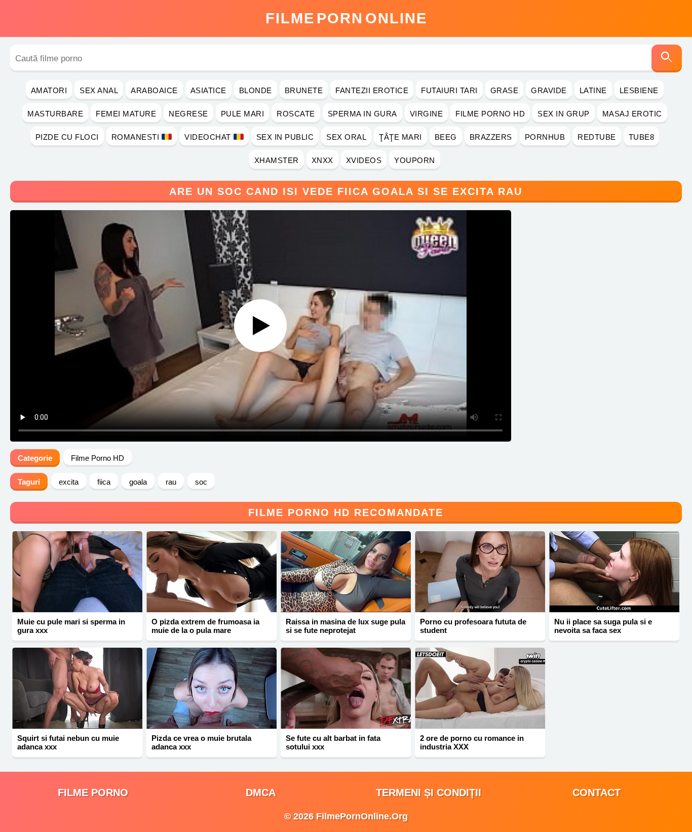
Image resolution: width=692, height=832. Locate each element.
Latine (593, 90)
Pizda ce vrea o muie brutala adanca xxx (201, 742)
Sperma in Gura (362, 113)
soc (201, 482)
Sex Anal (99, 90)
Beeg (446, 137)
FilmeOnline (346, 18)
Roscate (296, 113)
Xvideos (364, 160)
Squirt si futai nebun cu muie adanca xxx (68, 742)
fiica (103, 482)
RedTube (597, 137)
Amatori (49, 90)
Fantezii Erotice (371, 90)
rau (171, 482)
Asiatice (208, 90)
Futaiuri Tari (449, 90)
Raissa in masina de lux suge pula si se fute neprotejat (345, 626)
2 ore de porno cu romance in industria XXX (472, 742)
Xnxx (322, 160)
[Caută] (666, 58)
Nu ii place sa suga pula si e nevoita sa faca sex (603, 626)
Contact (596, 792)
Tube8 (642, 137)
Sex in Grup (563, 113)
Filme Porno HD (490, 113)
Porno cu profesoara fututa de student (473, 626)
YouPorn (414, 160)
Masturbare (55, 113)
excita (69, 482)
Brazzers (491, 137)
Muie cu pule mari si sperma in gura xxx (71, 626)
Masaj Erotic (632, 113)
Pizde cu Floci (67, 137)
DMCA (261, 792)
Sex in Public (285, 137)
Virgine (426, 113)
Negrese (188, 113)
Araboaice (154, 90)
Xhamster (276, 160)
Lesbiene (639, 90)
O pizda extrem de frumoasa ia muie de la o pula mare (205, 626)
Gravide (549, 90)
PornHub (545, 137)
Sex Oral (346, 137)
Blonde (255, 90)
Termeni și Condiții (428, 792)
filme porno (93, 792)
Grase (504, 90)
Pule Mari (242, 113)
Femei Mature (126, 113)
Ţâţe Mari (400, 137)
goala (138, 482)
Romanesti (135, 137)
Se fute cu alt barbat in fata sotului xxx (333, 742)
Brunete (304, 90)
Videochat (207, 137)
